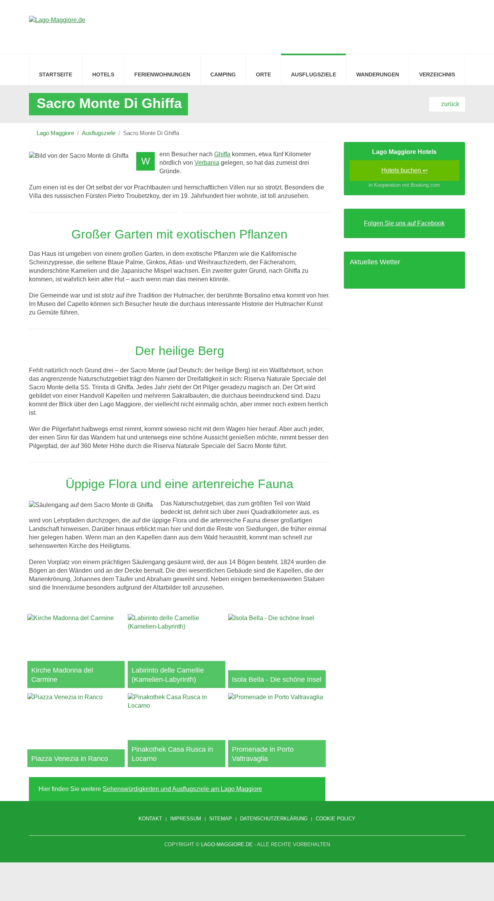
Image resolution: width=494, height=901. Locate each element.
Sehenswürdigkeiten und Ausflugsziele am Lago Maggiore (182, 789)
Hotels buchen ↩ (404, 170)
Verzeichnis (437, 74)
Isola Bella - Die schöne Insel (276, 679)
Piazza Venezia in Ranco (69, 758)
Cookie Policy (335, 819)
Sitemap (220, 819)
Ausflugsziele (313, 74)
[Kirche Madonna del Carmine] (76, 651)
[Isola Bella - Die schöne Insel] (276, 651)
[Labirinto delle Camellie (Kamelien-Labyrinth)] (176, 651)
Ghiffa (222, 154)
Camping (223, 74)
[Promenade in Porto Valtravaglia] (276, 730)
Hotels (103, 74)
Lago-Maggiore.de (227, 844)
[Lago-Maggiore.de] (57, 25)
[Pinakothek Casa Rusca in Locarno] (176, 730)
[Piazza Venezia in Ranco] (76, 730)
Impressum (185, 819)
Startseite (55, 74)
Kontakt (150, 819)
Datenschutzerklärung (274, 819)
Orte (263, 74)
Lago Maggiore (55, 133)
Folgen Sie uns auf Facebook (404, 223)
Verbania (207, 162)
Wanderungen (377, 74)
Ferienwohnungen (162, 74)
